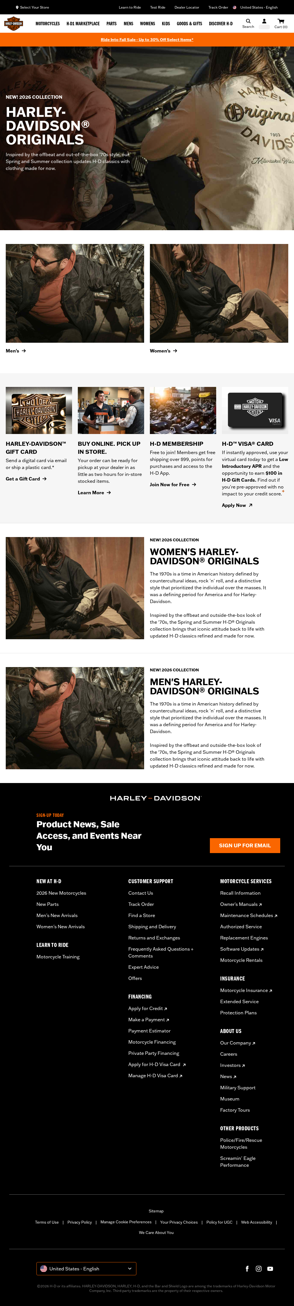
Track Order (218, 7)
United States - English (259, 7)
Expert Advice (143, 967)
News (226, 1076)
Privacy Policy (79, 1222)
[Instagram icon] (258, 1268)
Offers (135, 978)
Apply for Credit (145, 1008)
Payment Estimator (149, 1031)
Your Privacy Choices (179, 1222)
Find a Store (141, 915)
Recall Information (240, 893)
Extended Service (239, 1001)
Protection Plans (238, 1013)
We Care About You (156, 1232)
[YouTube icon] (270, 1268)
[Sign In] (264, 23)
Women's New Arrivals (60, 926)
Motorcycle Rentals (241, 960)
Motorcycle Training (58, 957)
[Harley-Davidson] (156, 798)
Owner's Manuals (239, 904)
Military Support (238, 1087)
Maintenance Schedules (246, 915)
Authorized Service (241, 926)
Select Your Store (34, 7)
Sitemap (156, 1211)
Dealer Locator (187, 7)
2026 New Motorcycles (61, 893)
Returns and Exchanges (154, 938)
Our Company (235, 1043)
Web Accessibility (256, 1222)
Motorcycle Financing (152, 1042)
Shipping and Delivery (152, 926)
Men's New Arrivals (57, 915)
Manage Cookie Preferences (126, 1222)
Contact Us (140, 893)
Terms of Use (47, 1222)
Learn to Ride (130, 7)
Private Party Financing (153, 1053)
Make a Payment (146, 1019)
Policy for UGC (219, 1222)
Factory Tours (235, 1110)
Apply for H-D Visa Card (154, 1064)
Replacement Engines (244, 938)
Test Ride (157, 7)
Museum (229, 1099)
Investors (230, 1065)
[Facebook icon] (247, 1268)
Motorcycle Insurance (244, 990)
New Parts (47, 904)
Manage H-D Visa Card (153, 1075)
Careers (228, 1054)
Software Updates (239, 949)
